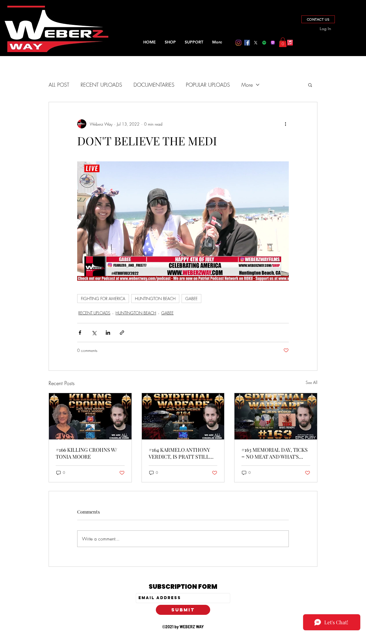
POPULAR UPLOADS (208, 84)
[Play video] (183, 220)
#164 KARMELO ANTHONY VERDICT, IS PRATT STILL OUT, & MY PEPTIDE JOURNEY (179, 453)
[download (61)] (273, 42)
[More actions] (285, 123)
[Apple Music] (290, 42)
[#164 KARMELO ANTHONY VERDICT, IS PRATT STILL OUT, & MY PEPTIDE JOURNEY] (183, 416)
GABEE (191, 298)
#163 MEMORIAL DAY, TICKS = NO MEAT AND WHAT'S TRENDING (274, 453)
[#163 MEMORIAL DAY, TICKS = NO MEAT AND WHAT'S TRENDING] (275, 416)
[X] (255, 42)
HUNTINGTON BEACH (155, 298)
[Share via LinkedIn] (108, 332)
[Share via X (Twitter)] (94, 332)
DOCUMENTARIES (154, 84)
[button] (283, 42)
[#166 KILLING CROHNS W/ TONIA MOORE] (90, 416)
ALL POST (59, 84)
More (247, 84)
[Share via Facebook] (80, 332)
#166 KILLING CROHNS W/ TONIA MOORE (86, 453)
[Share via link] (122, 332)
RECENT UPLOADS (101, 84)
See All (311, 382)
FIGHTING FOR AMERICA (103, 298)
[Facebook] (247, 42)
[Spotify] (264, 42)
